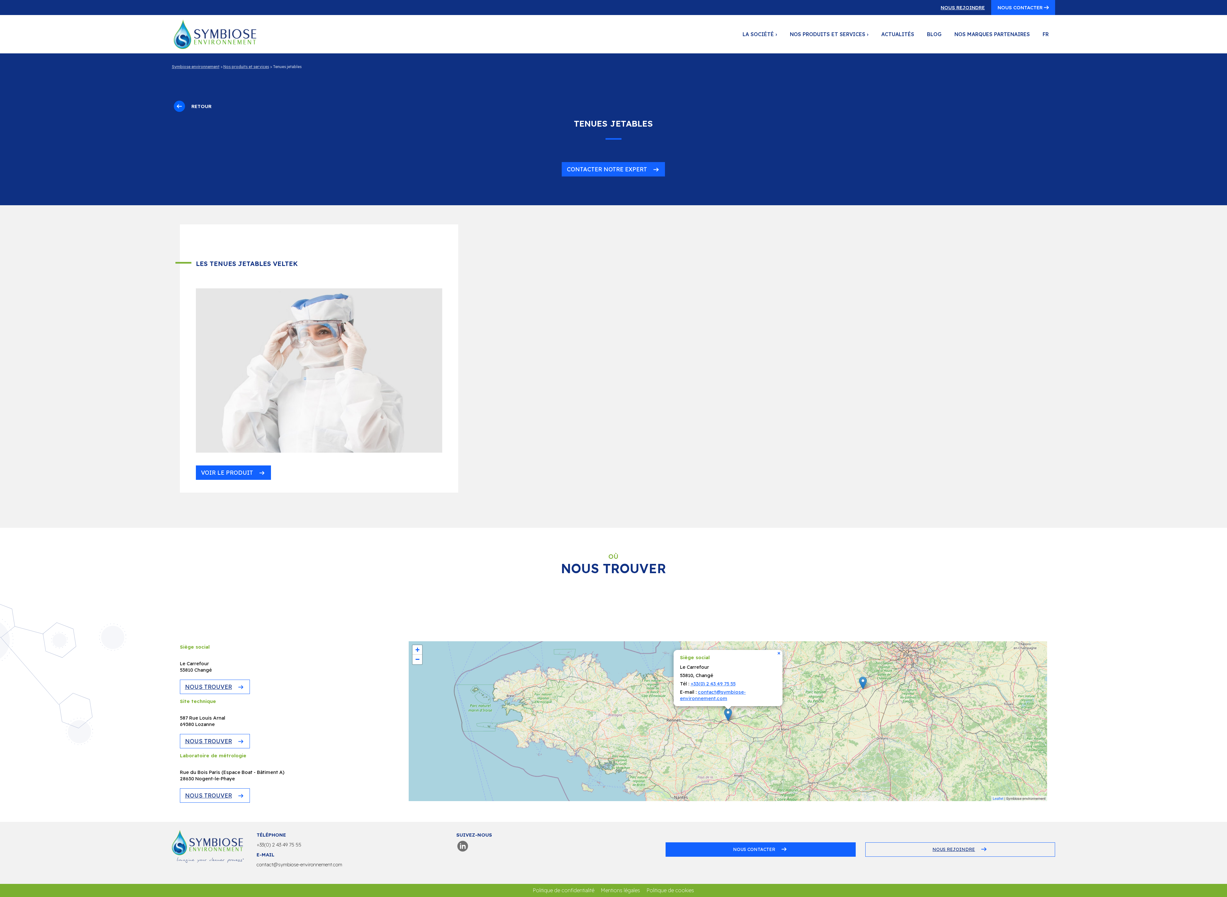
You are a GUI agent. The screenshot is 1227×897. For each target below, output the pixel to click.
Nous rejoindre (963, 7)
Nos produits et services (829, 34)
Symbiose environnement (196, 66)
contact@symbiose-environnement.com (713, 695)
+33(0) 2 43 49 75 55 (713, 684)
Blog (934, 34)
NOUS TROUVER (208, 686)
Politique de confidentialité (563, 890)
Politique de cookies (670, 890)
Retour (201, 106)
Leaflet (998, 798)
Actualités (897, 34)
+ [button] (417, 650)
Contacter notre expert (607, 169)
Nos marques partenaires (992, 34)
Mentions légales (620, 890)
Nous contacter (1021, 7)
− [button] (417, 659)
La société (760, 34)
